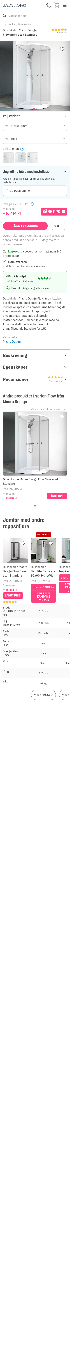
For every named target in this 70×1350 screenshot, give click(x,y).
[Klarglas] (20, 157)
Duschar (11, 24)
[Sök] (4, 16)
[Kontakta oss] (48, 5)
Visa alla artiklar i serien (46, 409)
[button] (35, 116)
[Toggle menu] (64, 5)
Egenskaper (15, 367)
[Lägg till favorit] (62, 49)
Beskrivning (15, 355)
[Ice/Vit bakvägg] (8, 157)
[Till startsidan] (14, 5)
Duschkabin (24, 24)
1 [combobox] (56, 226)
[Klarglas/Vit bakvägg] (32, 157)
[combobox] (35, 126)
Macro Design (12, 341)
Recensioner (33, 379)
